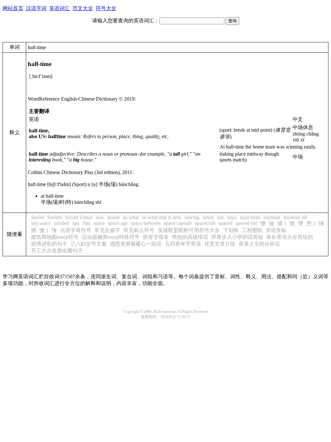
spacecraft (205, 223)
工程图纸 (252, 230)
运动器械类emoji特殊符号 (111, 237)
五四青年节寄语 (183, 244)
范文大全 (82, 8)
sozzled (61, 223)
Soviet (37, 217)
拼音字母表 (156, 237)
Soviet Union (78, 217)
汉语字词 (36, 8)
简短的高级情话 (190, 237)
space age (118, 223)
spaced (225, 223)
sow (100, 217)
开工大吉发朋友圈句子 (57, 250)
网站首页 (13, 8)
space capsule (178, 223)
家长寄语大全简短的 (289, 237)
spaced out (246, 223)
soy (220, 217)
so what (131, 217)
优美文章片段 (219, 244)
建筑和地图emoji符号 (55, 237)
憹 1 (281, 223)
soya (232, 217)
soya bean (250, 217)
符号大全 (106, 8)
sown (208, 217)
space (99, 223)
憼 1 (310, 223)
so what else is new (161, 217)
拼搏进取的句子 (49, 244)
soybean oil (295, 217)
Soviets (54, 217)
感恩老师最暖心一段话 (136, 244)
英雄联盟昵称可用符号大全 (189, 230)
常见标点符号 (139, 230)
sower (113, 217)
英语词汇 (59, 8)
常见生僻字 (107, 230)
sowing (192, 217)
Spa (86, 223)
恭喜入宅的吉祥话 (259, 244)
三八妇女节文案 (88, 244)
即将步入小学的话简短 (237, 237)
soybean (271, 217)
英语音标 (276, 230)
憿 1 (43, 230)
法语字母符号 (75, 230)
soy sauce (41, 223)
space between (146, 223)
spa (75, 223)
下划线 (231, 230)
